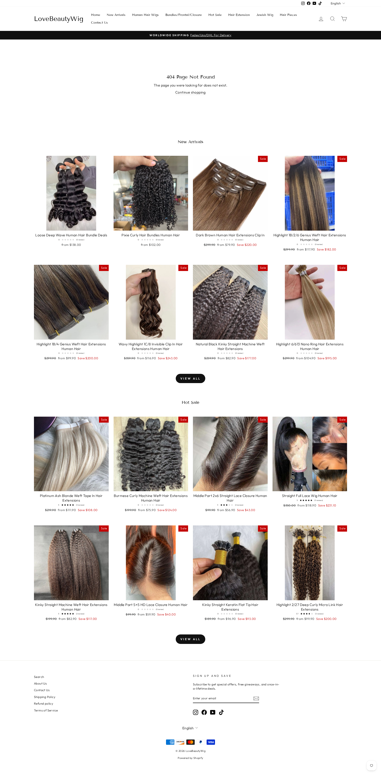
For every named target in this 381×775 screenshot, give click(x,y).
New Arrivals (116, 15)
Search (39, 677)
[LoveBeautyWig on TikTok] (221, 712)
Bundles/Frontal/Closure (183, 15)
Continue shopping (190, 92)
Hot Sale (215, 15)
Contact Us (99, 22)
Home (95, 15)
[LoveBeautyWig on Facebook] (204, 712)
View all (190, 378)
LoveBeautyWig (58, 19)
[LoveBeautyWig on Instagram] (195, 712)
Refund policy (43, 703)
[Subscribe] (256, 698)
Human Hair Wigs (145, 15)
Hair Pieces (288, 15)
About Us (40, 683)
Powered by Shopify (190, 758)
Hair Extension (239, 15)
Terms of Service (46, 710)
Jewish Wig (264, 15)
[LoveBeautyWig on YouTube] (212, 712)
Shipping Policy (44, 697)
